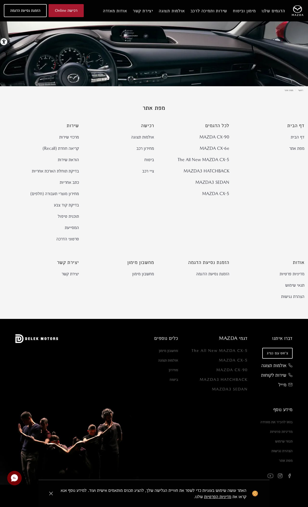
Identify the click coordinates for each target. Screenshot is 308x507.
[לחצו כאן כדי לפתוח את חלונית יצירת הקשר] (14, 478)
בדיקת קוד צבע (66, 204)
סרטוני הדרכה (67, 238)
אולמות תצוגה (142, 136)
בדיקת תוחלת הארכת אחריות (55, 170)
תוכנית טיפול (68, 216)
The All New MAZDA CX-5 (203, 159)
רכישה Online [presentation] (66, 10)
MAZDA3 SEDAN (212, 182)
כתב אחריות (69, 182)
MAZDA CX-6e (214, 148)
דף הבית (297, 136)
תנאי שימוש (294, 285)
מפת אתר (288, 90)
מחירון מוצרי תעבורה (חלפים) (54, 193)
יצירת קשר (70, 273)
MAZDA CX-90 (214, 136)
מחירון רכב (145, 148)
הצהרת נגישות (292, 296)
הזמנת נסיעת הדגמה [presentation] (25, 10)
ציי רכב (148, 170)
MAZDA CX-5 (215, 193)
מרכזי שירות (69, 136)
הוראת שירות (68, 159)
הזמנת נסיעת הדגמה (212, 273)
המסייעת (72, 227)
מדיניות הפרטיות (217, 496)
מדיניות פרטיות (292, 273)
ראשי (300, 90)
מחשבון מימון (143, 273)
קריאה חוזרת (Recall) (61, 148)
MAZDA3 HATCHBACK (206, 170)
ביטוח (149, 159)
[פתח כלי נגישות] (4, 42)
